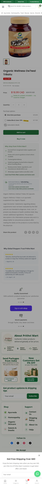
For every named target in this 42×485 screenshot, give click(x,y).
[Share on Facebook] (25, 232)
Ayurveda (7, 13)
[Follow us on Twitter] (18, 443)
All (2, 13)
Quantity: (6, 105)
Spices (32, 13)
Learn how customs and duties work (18, 187)
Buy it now (21, 139)
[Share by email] (37, 232)
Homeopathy (15, 13)
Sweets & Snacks (12, 429)
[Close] (39, 455)
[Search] (9, 6)
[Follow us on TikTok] (30, 443)
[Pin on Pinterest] (29, 232)
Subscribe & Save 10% (17, 120)
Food (22, 13)
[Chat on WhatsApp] (37, 474)
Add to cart (21, 132)
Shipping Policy (33, 419)
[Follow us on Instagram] (24, 443)
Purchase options (9, 111)
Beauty (27, 13)
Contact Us (32, 413)
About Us (33, 424)
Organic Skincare (12, 423)
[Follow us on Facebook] (11, 443)
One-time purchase (13, 115)
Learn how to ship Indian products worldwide (21, 188)
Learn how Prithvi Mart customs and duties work (19, 175)
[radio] (5, 115)
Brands (37, 13)
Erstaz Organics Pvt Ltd (11, 83)
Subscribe (33, 396)
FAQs (31, 429)
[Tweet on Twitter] (33, 232)
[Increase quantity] (24, 105)
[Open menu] (3, 7)
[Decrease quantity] (13, 105)
